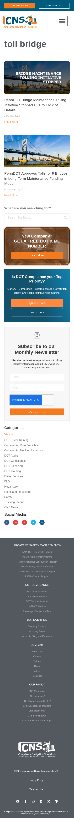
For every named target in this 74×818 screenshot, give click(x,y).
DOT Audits (11, 455)
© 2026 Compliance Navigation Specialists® (36, 771)
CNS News (11, 507)
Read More (11, 121)
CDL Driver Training (16, 440)
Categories (14, 428)
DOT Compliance (15, 460)
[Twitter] (33, 522)
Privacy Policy (36, 780)
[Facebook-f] (6, 522)
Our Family (37, 684)
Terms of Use (36, 789)
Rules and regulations (17, 491)
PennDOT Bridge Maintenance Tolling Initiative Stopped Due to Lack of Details (35, 105)
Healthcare (11, 486)
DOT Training (12, 471)
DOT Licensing (13, 465)
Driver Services (13, 476)
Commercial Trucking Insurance (23, 450)
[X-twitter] (48, 801)
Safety (8, 497)
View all (9, 434)
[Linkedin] (24, 522)
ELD (7, 481)
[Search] (65, 218)
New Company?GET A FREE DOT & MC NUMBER (37, 241)
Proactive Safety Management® (37, 545)
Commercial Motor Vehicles (21, 445)
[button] (62, 21)
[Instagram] (42, 522)
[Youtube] (15, 522)
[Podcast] (56, 801)
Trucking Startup (14, 502)
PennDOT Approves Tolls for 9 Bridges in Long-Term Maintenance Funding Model (36, 178)
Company (37, 644)
